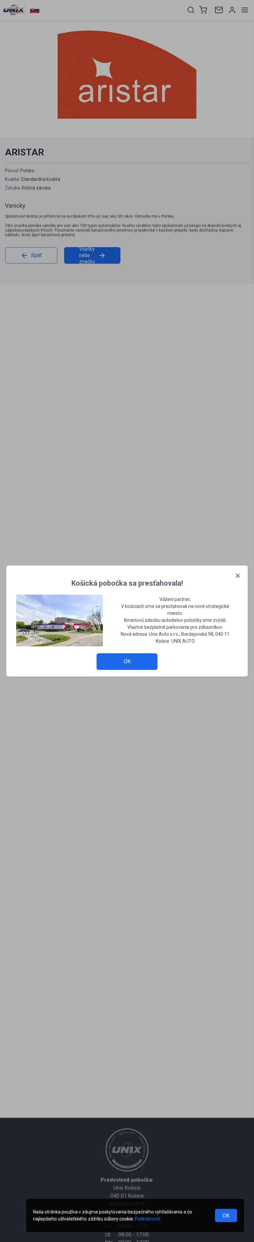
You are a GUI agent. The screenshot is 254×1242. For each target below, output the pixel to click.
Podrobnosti (147, 1218)
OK (226, 1216)
